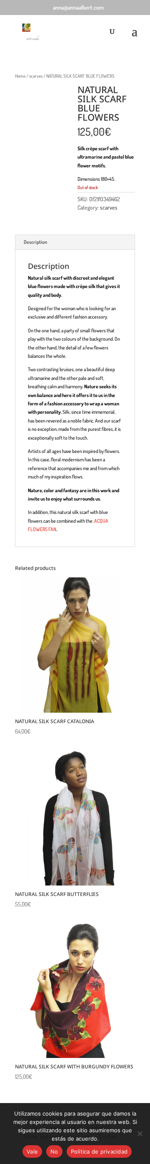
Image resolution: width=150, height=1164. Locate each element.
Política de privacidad (99, 1151)
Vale (32, 1151)
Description (35, 242)
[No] (139, 1133)
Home (20, 76)
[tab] (75, 242)
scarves (35, 76)
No (54, 1151)
